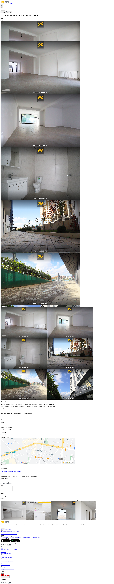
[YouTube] (10, 545)
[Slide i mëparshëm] (1, 498)
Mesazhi (2, 485)
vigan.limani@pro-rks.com (7, 471)
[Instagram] (4, 545)
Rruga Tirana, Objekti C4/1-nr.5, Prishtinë (21, 537)
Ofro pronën (13, 3)
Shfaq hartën (3, 464)
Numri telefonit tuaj (5, 482)
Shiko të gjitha (4, 306)
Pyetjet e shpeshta (15, 531)
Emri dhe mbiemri (4, 478)
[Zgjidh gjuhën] (2, 7)
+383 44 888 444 (17, 471)
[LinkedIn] (8, 545)
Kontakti (9, 3)
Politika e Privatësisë (12, 534)
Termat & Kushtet (4, 534)
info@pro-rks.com (6, 537)
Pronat (2, 3)
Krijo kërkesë (19, 3)
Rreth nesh (5, 3)
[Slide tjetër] (3, 498)
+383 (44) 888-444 (36, 537)
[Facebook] (2, 545)
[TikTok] (6, 545)
